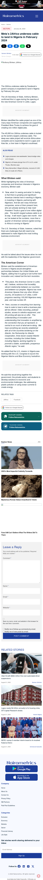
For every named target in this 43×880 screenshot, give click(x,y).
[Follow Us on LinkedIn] (23, 866)
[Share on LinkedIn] (16, 46)
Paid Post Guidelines (8, 805)
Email (5, 597)
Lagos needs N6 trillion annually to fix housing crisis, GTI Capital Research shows (20, 709)
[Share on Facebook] (10, 46)
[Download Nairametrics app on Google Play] (21, 768)
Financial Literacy (7, 831)
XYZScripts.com (32, 879)
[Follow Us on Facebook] (19, 866)
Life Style (4, 835)
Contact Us (5, 795)
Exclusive (4, 817)
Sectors (8, 24)
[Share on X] (4, 46)
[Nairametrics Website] (13, 15)
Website (6, 607)
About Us (4, 791)
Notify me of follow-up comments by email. (20, 629)
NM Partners (5, 802)
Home (3, 24)
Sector (3, 828)
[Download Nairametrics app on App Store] (21, 777)
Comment (7, 558)
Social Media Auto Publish (13, 879)
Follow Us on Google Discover (31, 55)
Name (5, 586)
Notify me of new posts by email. (16, 631)
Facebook (17, 400)
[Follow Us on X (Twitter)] (32, 866)
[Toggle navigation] (36, 16)
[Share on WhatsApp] (22, 46)
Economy (4, 820)
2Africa (6, 400)
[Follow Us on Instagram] (28, 866)
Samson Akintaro (6, 53)
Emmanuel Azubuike (36, 747)
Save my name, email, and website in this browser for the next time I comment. (20, 622)
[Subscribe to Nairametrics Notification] (38, 876)
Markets (4, 824)
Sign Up (21, 855)
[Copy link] (28, 46)
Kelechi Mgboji (37, 714)
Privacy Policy (5, 798)
